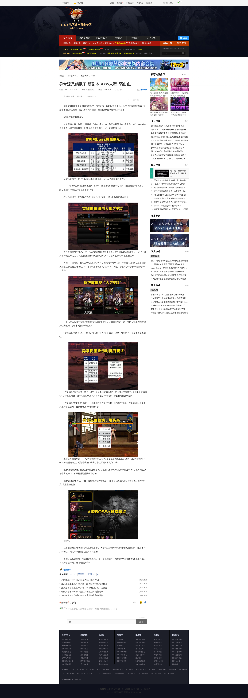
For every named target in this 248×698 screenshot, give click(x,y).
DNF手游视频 (122, 658)
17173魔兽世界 (106, 673)
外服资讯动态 (66, 645)
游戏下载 (173, 48)
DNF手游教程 (122, 652)
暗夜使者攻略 (85, 661)
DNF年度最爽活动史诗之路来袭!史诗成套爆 (171, 202)
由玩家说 (139, 53)
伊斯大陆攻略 (91, 53)
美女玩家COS (140, 655)
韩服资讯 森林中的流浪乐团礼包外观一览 (167, 295)
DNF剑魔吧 (172, 669)
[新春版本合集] (124, 69)
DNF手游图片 (122, 661)
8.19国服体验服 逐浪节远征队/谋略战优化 (167, 264)
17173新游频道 (143, 673)
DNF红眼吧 (105, 669)
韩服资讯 (108, 49)
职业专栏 (108, 43)
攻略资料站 (84, 38)
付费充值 (181, 43)
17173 (61, 76)
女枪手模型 (158, 649)
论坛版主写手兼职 (129, 49)
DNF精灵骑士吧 (82, 673)
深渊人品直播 (103, 655)
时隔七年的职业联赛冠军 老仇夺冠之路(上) (171, 195)
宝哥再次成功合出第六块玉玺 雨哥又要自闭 (171, 198)
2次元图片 (138, 658)
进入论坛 (151, 38)
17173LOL (94, 673)
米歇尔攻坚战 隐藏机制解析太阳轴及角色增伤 (82, 595)
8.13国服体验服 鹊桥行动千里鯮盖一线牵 (167, 272)
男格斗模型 (158, 655)
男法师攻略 (84, 664)
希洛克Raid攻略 (128, 53)
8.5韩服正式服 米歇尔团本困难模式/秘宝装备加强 (171, 305)
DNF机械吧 (162, 669)
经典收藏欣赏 (103, 645)
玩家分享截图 (140, 642)
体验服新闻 (117, 49)
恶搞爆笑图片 (140, 649)
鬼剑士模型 (158, 639)
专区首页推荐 (66, 642)
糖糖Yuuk (78, 680)
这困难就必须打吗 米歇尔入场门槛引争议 (80, 580)
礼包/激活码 (130, 3)
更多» (185, 74)
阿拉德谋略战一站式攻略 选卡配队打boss (167, 144)
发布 (141, 622)
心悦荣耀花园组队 (94, 49)
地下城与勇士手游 (83, 669)
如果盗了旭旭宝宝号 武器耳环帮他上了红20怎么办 (84, 588)
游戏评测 (181, 48)
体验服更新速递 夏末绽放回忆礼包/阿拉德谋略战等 (171, 275)
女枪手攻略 (84, 649)
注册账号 (165, 48)
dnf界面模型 (158, 664)
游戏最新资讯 (66, 639)
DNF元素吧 (151, 669)
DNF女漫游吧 (69, 673)
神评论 (143, 90)
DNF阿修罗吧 (116, 669)
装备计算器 (101, 38)
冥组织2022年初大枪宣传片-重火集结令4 (170, 180)
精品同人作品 (140, 645)
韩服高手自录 (103, 642)
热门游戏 (169, 3)
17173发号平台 (169, 673)
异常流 (81, 574)
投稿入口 (141, 49)
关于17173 (102, 689)
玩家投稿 (86, 43)
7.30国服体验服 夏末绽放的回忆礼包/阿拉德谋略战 (171, 279)
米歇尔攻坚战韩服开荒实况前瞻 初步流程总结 (169, 313)
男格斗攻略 (84, 655)
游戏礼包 (167, 43)
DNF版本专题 (177, 658)
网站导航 (80, 3)
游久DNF (95, 669)
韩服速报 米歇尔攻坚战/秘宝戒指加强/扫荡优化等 (171, 309)
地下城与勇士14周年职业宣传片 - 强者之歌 (178, 173)
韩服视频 (120, 645)
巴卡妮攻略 (102, 53)
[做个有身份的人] (141, 602)
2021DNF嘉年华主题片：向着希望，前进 (170, 191)
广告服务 (117, 689)
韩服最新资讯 (121, 642)
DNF (72, 574)
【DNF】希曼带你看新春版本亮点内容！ (170, 184)
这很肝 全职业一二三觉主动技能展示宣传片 (171, 188)
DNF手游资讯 (122, 655)
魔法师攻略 (84, 645)
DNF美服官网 (177, 655)
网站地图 (175, 664)
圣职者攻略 (84, 658)
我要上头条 (148, 53)
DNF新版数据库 (67, 661)
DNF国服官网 (177, 639)
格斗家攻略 (84, 652)
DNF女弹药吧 (128, 669)
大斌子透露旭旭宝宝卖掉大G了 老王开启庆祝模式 (171, 159)
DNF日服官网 (177, 652)
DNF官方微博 (177, 642)
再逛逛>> (67, 570)
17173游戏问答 (156, 673)
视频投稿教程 (134, 43)
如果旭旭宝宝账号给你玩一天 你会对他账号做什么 (84, 584)
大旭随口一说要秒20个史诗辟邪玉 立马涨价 (171, 206)
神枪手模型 (158, 642)
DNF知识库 (176, 661)
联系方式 (132, 689)
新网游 (112, 3)
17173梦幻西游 (119, 673)
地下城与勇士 (72, 76)
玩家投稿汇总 (66, 652)
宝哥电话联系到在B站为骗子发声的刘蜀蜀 (171, 209)
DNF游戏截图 (67, 664)
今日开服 (140, 3)
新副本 (91, 574)
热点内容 (84, 76)
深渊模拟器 (146, 43)
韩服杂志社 (121, 649)
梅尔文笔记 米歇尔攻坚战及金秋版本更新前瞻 (82, 591)
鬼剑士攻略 (84, 639)
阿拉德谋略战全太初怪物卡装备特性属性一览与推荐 (172, 151)
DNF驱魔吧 (183, 669)
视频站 (118, 38)
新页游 (119, 3)
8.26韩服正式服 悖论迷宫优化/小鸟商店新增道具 (170, 298)
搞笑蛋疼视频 (103, 658)
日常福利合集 (120, 43)
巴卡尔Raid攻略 (76, 53)
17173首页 (65, 3)
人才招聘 (110, 689)
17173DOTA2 (131, 673)
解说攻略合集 (103, 649)
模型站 (134, 38)
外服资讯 (76, 43)
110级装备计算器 (77, 49)
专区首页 (67, 38)
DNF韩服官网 (177, 649)
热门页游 (149, 3)
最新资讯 (67, 43)
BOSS (99, 574)
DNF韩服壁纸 (140, 664)
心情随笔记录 (66, 655)
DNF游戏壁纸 (140, 661)
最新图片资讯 (140, 639)
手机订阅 (118, 90)
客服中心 (139, 689)
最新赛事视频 (103, 664)
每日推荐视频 (103, 639)
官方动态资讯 (66, 658)
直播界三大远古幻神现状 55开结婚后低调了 (168, 155)
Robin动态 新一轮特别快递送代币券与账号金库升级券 (172, 268)
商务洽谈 (125, 689)
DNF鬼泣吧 (140, 669)
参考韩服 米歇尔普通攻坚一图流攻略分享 (167, 148)
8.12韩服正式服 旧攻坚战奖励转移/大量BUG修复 (170, 302)
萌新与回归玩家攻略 (114, 53)
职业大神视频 (103, 652)
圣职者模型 (158, 658)
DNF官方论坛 (177, 645)
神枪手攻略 (84, 642)
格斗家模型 (158, 652)
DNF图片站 (97, 43)
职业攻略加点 (66, 649)
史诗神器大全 (103, 661)
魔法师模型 (158, 645)
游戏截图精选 (140, 652)
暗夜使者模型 (158, 661)
